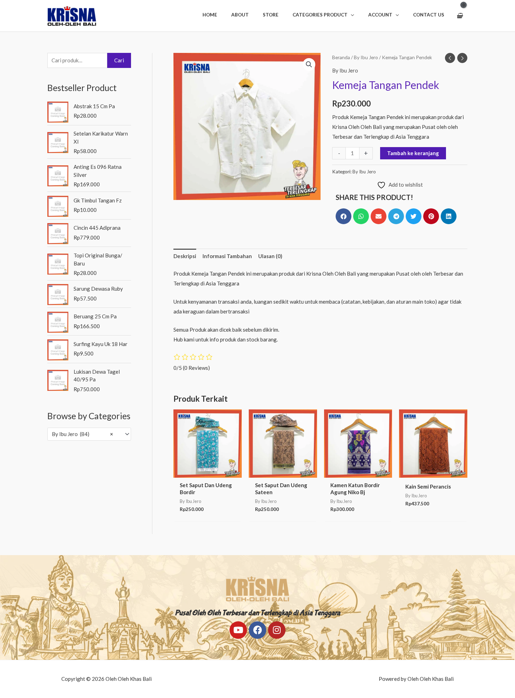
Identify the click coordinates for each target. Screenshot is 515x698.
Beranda (341, 57)
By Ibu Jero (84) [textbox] (82, 434)
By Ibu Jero (366, 57)
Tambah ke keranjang (413, 153)
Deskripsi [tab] (184, 256)
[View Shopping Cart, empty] (459, 15)
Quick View (207, 472)
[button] (323, 14)
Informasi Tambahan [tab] (227, 256)
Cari (119, 60)
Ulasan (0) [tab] (270, 256)
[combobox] (89, 434)
